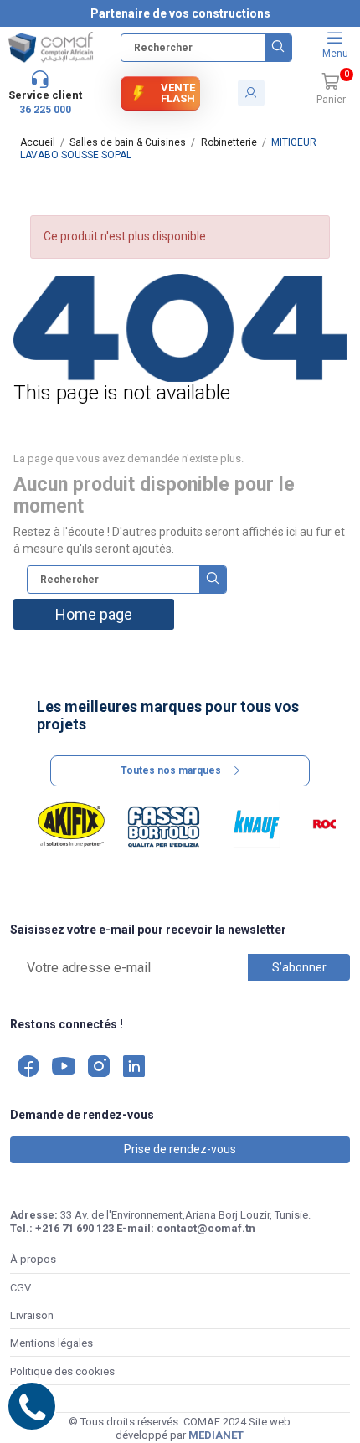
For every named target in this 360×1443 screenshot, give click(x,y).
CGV (20, 1287)
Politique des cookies (62, 1371)
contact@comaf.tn (206, 1228)
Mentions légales (51, 1343)
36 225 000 (45, 110)
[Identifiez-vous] (251, 93)
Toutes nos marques (171, 770)
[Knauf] (256, 824)
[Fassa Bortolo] (163, 824)
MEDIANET (215, 1435)
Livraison (32, 1315)
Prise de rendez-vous (180, 1149)
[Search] (278, 47)
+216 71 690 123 (74, 1228)
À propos (33, 1259)
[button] (330, 89)
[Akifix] (71, 824)
